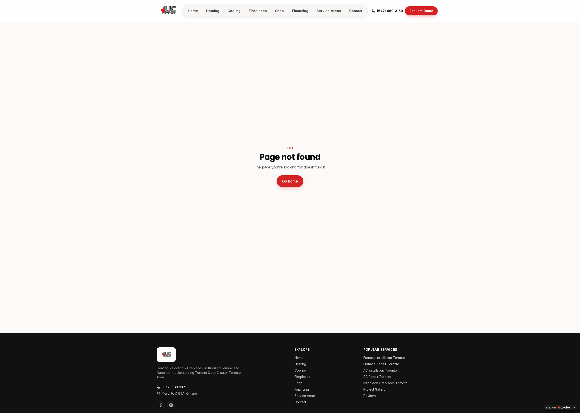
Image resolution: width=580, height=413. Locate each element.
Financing (300, 11)
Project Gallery (374, 389)
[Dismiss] (574, 407)
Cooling (234, 11)
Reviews (369, 396)
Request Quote (421, 11)
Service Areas (329, 11)
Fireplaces (258, 11)
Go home (290, 181)
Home (193, 11)
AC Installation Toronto (380, 370)
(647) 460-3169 (390, 11)
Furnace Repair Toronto (381, 364)
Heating (212, 11)
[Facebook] (160, 405)
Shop (279, 11)
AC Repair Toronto (377, 377)
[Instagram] (171, 405)
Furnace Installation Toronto (384, 358)
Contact (355, 11)
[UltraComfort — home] (168, 11)
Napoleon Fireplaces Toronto (385, 383)
